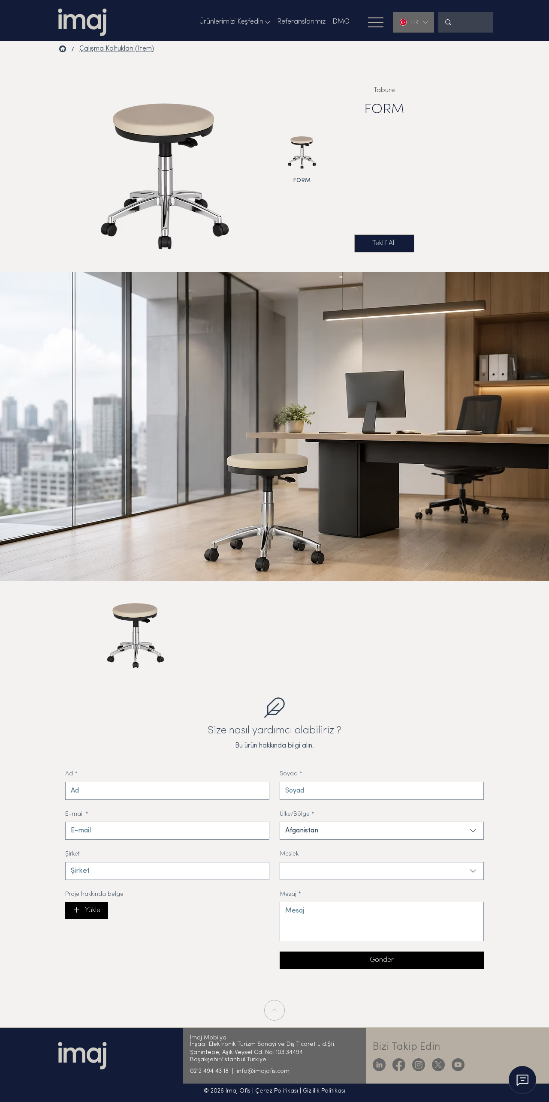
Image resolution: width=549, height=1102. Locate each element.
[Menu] (375, 22)
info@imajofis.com (263, 1071)
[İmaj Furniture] (62, 49)
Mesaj (290, 894)
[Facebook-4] (398, 1064)
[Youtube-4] (458, 1064)
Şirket (72, 854)
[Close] (274, 1010)
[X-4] (438, 1064)
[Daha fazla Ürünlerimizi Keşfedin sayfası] (267, 22)
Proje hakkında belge (94, 894)
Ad (71, 774)
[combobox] (382, 831)
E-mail (76, 814)
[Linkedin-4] (379, 1064)
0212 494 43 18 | (213, 1071)
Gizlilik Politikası (324, 1091)
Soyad (291, 774)
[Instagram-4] (418, 1064)
